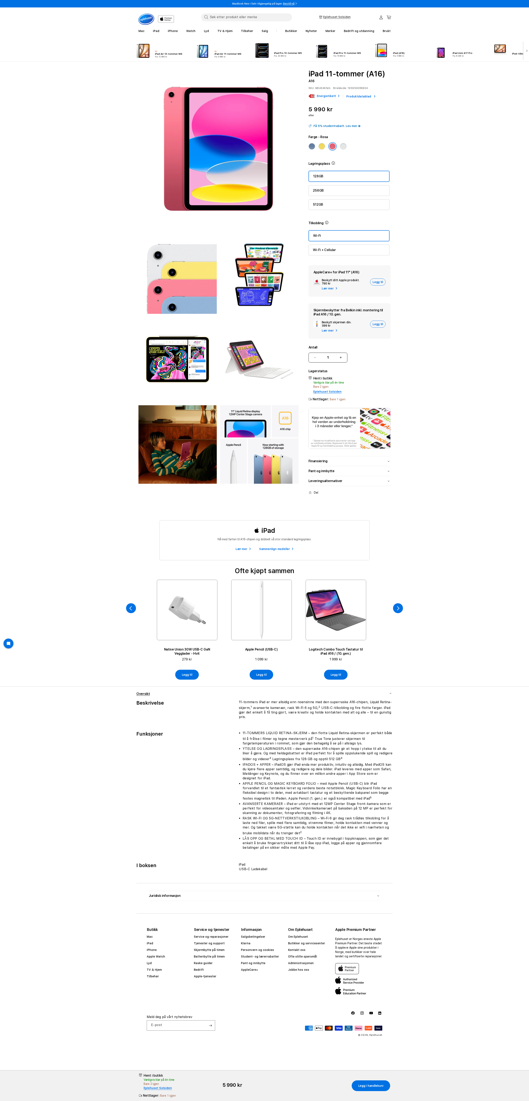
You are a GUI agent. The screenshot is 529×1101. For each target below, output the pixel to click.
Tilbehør (153, 976)
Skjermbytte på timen (209, 950)
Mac (150, 936)
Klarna (245, 943)
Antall (313, 347)
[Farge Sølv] (343, 146)
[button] (389, 17)
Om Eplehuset (298, 936)
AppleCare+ (249, 969)
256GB (318, 190)
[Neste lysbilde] (526, 50)
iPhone (152, 950)
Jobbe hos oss (298, 969)
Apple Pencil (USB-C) (261, 649)
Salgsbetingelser (253, 936)
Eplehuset (375, 1035)
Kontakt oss (296, 950)
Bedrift (199, 969)
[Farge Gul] (321, 146)
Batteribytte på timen (209, 956)
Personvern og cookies (257, 950)
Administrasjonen (301, 963)
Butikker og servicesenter (306, 943)
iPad (150, 943)
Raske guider (203, 963)
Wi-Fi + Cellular (324, 250)
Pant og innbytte (253, 963)
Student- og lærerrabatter (260, 956)
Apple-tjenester (205, 976)
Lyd (149, 963)
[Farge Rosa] (332, 146)
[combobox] (246, 17)
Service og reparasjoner (211, 936)
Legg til (187, 674)
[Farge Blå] (312, 146)
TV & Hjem (154, 969)
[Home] (146, 19)
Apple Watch (156, 956)
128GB (318, 176)
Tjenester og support (209, 943)
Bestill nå (288, 3)
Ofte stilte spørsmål (302, 956)
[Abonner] (210, 1025)
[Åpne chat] (8, 643)
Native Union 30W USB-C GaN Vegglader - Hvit (187, 651)
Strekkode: (340, 88)
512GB (318, 204)
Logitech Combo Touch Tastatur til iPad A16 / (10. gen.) (336, 651)
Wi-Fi (317, 236)
